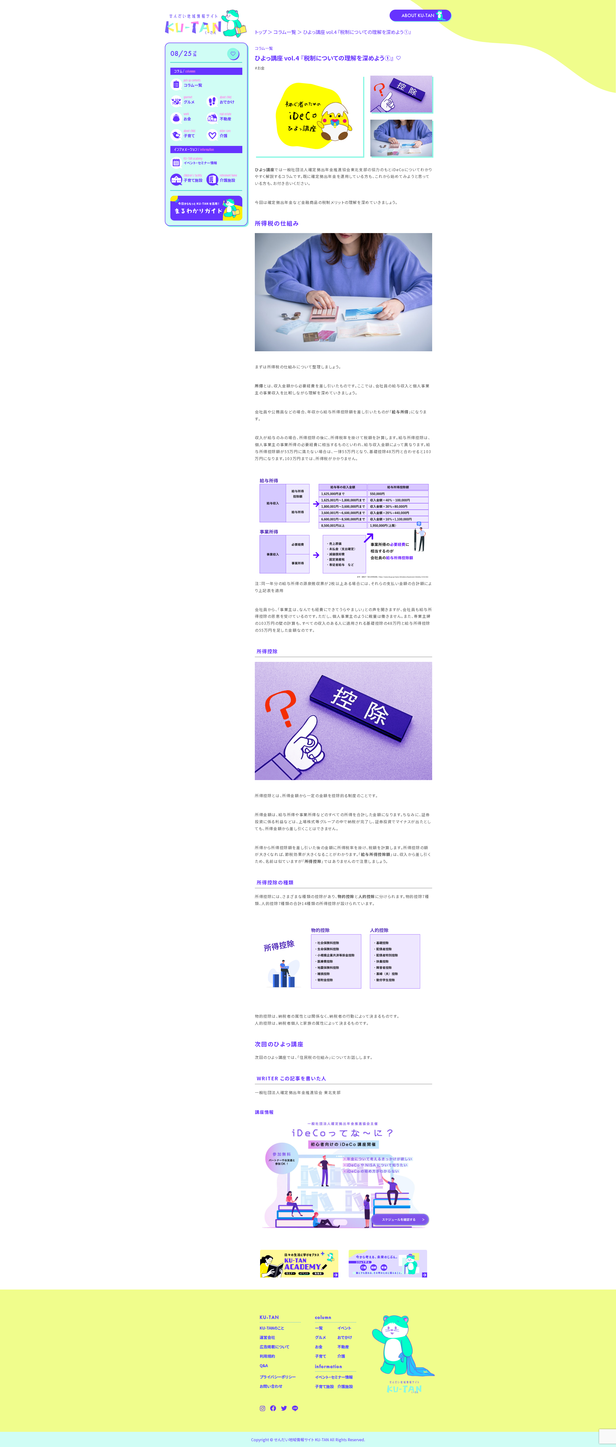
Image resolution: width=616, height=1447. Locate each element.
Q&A (264, 1365)
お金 (187, 119)
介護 (223, 135)
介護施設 (227, 180)
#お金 (260, 68)
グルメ (189, 102)
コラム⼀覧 (284, 31)
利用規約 (267, 1356)
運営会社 (267, 1337)
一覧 (319, 1328)
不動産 (225, 119)
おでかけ (227, 102)
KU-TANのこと (272, 1328)
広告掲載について (274, 1346)
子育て (189, 135)
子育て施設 (193, 180)
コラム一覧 (193, 85)
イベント (344, 1328)
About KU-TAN (418, 15)
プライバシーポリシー (278, 1377)
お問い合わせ (271, 1386)
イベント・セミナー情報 (200, 162)
